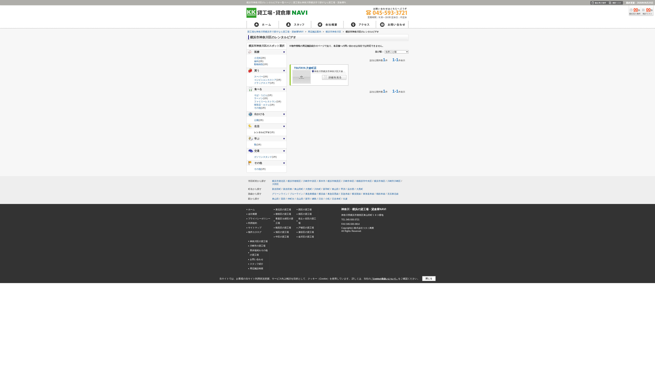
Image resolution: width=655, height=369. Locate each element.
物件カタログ (254, 232)
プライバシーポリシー (259, 218)
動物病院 (258, 64)
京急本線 (345, 194)
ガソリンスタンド (263, 157)
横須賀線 (356, 194)
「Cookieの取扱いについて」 (384, 279)
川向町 (317, 189)
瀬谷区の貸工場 (306, 232)
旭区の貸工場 (282, 232)
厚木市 (322, 181)
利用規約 (252, 223)
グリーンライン (280, 194)
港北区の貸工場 (283, 209)
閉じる (429, 278)
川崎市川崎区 (394, 181)
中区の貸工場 (282, 236)
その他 (257, 108)
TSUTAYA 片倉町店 (305, 68)
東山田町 (298, 189)
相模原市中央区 (364, 181)
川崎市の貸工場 (257, 245)
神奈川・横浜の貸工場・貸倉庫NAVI (363, 209)
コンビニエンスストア (265, 80)
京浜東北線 (392, 194)
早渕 (343, 189)
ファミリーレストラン (265, 101)
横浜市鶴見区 (334, 181)
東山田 (335, 189)
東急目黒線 (333, 194)
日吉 (321, 198)
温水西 (350, 189)
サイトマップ (254, 227)
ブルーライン (296, 194)
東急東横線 (310, 194)
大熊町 (308, 189)
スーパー (258, 76)
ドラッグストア (262, 83)
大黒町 (359, 189)
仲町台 (291, 198)
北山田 (299, 198)
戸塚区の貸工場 (306, 227)
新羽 (307, 198)
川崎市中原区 (309, 181)
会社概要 (252, 214)
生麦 (345, 198)
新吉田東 (287, 189)
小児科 (257, 58)
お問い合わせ (256, 259)
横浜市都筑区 (294, 181)
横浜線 (322, 194)
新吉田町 (276, 189)
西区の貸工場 (305, 209)
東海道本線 (368, 194)
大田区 (275, 184)
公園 (256, 120)
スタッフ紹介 (256, 264)
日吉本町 (336, 198)
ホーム (251, 209)
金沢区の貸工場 (306, 236)
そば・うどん (260, 95)
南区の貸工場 (305, 214)
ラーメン (258, 98)
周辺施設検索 (256, 268)
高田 (283, 198)
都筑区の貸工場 (283, 214)
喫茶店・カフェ (262, 105)
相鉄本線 (380, 194)
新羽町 (326, 189)
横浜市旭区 (379, 181)
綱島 (314, 198)
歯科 (256, 61)
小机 (327, 198)
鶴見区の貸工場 (283, 227)
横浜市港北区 (278, 181)
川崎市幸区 (348, 181)
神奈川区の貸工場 (259, 241)
